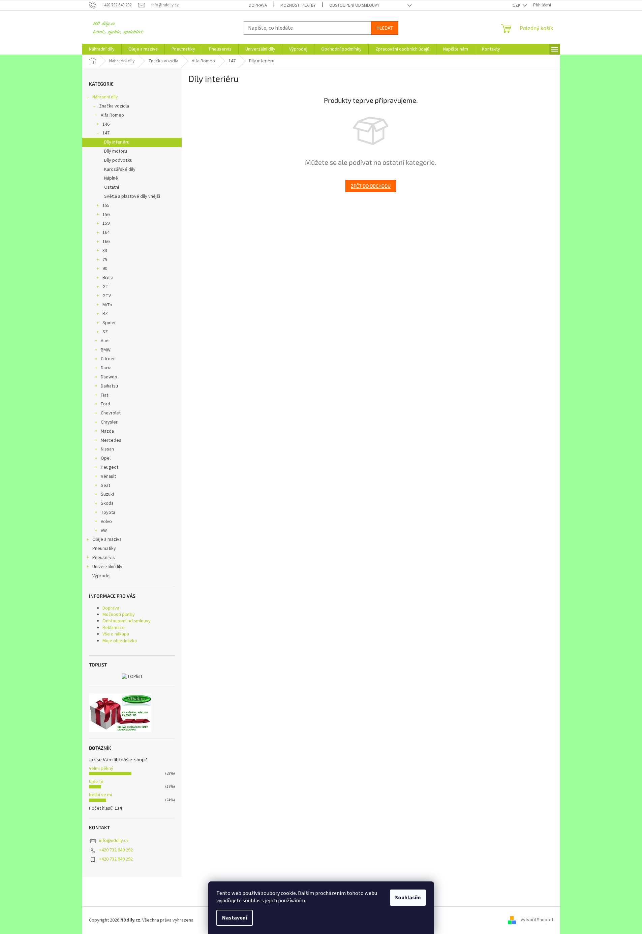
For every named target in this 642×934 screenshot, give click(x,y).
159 (106, 223)
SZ (105, 332)
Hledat (384, 28)
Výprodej (101, 575)
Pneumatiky (104, 548)
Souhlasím (408, 897)
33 (104, 250)
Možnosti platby (298, 5)
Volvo (106, 521)
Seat (105, 485)
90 (104, 268)
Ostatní (111, 187)
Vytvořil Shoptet (537, 920)
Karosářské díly (119, 169)
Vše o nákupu (115, 634)
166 (106, 241)
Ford (105, 404)
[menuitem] (101, 49)
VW (104, 530)
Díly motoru (115, 151)
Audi (105, 341)
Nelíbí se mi (100, 794)
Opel (106, 458)
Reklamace (113, 627)
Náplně (111, 178)
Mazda (107, 431)
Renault (108, 476)
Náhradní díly (105, 97)
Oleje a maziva (107, 539)
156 (106, 214)
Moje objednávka (119, 640)
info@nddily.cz (114, 840)
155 (106, 205)
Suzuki (107, 494)
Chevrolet (111, 413)
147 (106, 133)
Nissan (107, 449)
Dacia (106, 368)
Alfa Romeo (112, 115)
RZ (105, 313)
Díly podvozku (118, 160)
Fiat (104, 395)
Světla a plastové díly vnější (132, 196)
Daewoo (109, 377)
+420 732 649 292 (116, 850)
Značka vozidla (114, 106)
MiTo (107, 305)
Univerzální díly (107, 566)
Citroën (108, 358)
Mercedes (111, 440)
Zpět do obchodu (371, 186)
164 (106, 232)
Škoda (107, 503)
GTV (106, 295)
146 (106, 124)
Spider (109, 322)
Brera (108, 277)
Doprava (258, 5)
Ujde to (96, 781)
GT (105, 286)
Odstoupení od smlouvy (354, 5)
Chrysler (109, 422)
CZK (517, 5)
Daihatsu (109, 386)
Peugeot (109, 467)
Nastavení (234, 918)
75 (104, 259)
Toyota (108, 512)
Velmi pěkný (101, 768)
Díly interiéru (116, 142)
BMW (106, 350)
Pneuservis (103, 557)
